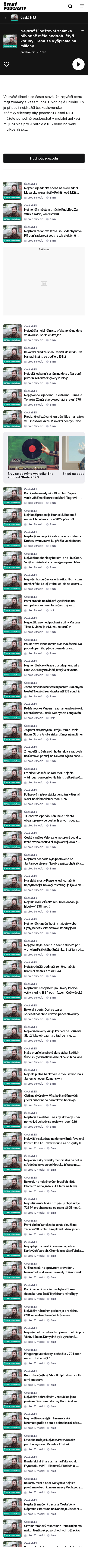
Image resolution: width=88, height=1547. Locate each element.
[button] (70, 6)
